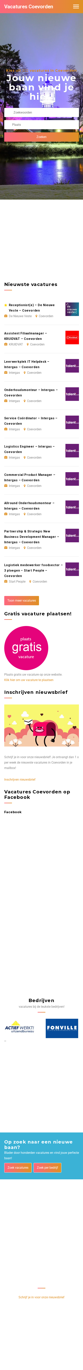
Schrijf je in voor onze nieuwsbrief (41, 1297)
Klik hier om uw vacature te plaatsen (28, 680)
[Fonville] (20, 1028)
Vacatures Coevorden (28, 6)
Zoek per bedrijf (47, 1167)
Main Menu (76, 6)
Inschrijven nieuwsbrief (20, 779)
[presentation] (4, 1041)
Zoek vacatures (18, 1167)
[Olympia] (62, 1028)
